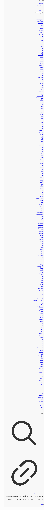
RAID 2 (42, 149)
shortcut (42, 169)
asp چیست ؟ (41, 36)
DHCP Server (41, 71)
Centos (42, 51)
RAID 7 (42, 153)
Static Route (41, 178)
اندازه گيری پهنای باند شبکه (40, 257)
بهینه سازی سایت (41, 272)
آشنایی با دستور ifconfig (40, 223)
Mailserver (42, 118)
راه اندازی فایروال (41, 316)
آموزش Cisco (41, 226)
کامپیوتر (42, 365)
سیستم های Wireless (41, 335)
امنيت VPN (42, 247)
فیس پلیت (42, 357)
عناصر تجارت (41, 348)
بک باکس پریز (41, 268)
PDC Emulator (41, 140)
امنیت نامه (42, 253)
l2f (42, 110)
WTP (42, 218)
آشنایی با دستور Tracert (40, 225)
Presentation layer (41, 145)
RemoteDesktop (41, 156)
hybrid (42, 94)
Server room (41, 167)
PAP (42, 138)
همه (42, 17)
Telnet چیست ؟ (41, 185)
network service (41, 132)
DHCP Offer (41, 70)
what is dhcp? (41, 202)
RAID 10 (42, 148)
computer (42, 59)
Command (42, 58)
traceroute (42, 187)
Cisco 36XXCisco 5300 (40, 55)
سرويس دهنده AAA (41, 333)
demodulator (41, 67)
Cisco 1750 (42, 53)
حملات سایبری (41, 309)
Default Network (41, 65)
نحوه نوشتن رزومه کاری (40, 394)
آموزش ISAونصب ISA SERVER (40, 228)
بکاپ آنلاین (42, 269)
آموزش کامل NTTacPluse (40, 233)
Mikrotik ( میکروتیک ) (41, 22)
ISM (42, 107)
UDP (42, 191)
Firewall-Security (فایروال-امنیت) (39, 19)
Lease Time (41, 114)
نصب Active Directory (40, 396)
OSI (42, 136)
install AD (42, 98)
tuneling (42, 189)
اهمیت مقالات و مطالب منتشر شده (39, 262)
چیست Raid (42, 305)
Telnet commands (41, 183)
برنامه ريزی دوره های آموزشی (40, 266)
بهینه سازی (42, 271)
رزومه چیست (41, 317)
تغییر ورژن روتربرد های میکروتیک (40, 298)
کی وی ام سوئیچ (41, 370)
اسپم (42, 240)
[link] (35, 12)
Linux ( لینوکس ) (41, 20)
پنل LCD (42, 282)
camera (42, 44)
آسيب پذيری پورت (41, 222)
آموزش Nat (42, 229)
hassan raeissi (41, 92)
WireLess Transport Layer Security (39, 214)
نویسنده (42, 15)
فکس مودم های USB (41, 352)
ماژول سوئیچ (41, 378)
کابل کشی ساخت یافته (41, 362)
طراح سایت (42, 341)
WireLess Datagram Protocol (40, 212)
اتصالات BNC (41, 238)
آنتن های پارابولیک (41, 234)
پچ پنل (42, 276)
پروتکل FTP (42, 278)
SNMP (42, 173)
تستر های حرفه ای (41, 294)
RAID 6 (42, 152)
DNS (42, 73)
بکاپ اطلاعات (41, 270)
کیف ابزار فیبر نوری (41, 372)
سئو (42, 325)
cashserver (41, 46)
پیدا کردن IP (42, 286)
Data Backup (41, 62)
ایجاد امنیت (42, 263)
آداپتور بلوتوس (41, 220)
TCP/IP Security (41, 182)
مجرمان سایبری (41, 382)
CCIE (42, 48)
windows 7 (42, 210)
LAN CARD (42, 111)
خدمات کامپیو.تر (41, 312)
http (42, 93)
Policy (42, 143)
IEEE (42, 95)
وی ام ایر (42, 406)
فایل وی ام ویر (41, 350)
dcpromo (42, 64)
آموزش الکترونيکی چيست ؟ (40, 230)
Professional (41, 146)
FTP (42, 85)
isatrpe (42, 106)
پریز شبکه (42, 280)
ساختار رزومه (41, 326)
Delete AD (42, 66)
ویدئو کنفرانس (41, 408)
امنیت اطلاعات (41, 249)
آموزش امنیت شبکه (41, 231)
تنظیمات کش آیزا (41, 302)
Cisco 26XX (41, 54)
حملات (42, 308)
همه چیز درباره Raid (41, 401)
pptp (42, 144)
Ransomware (41, 154)
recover (42, 155)
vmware (42, 195)
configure (42, 60)
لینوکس (42, 376)
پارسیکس (42, 274)
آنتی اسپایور (42, 236)
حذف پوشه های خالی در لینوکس (40, 306)
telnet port (42, 184)
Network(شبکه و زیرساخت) (40, 23)
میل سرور (42, 393)
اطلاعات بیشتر (42, 503)
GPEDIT (42, 89)
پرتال (42, 277)
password (42, 139)
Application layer (41, 34)
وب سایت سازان (41, 405)
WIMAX (42, 208)
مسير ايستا (42, 388)
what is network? (41, 204)
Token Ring (41, 186)
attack (42, 38)
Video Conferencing (41, 193)
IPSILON (42, 103)
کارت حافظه (42, 363)
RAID (42, 147)
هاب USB (42, 399)
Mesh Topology (41, 120)
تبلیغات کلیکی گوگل (41, 290)
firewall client (41, 83)
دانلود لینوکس (41, 313)
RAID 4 (42, 150)
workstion (42, 216)
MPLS (42, 124)
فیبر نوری (42, 356)
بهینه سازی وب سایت (41, 273)
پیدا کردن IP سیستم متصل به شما (40, 288)
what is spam (41, 206)
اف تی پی (42, 243)
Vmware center (41, 196)
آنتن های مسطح (41, 235)
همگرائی (42, 400)
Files (42, 81)
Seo (42, 165)
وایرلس (42, 403)
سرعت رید (42, 331)
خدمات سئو (42, 311)
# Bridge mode (41, 28)
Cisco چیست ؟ (41, 57)
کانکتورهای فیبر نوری (41, 368)
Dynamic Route (41, 75)
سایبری (42, 327)
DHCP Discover (41, 69)
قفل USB (42, 358)
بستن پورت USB (41, 267)
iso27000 (42, 108)
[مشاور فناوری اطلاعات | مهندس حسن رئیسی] (41, 1)
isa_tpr (42, 105)
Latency (42, 112)
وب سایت (42, 404)
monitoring (42, 122)
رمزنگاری (42, 318)
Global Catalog (41, 87)
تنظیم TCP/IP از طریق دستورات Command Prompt (38, 300)
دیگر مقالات (42, 25)
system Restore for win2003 (40, 181)
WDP (42, 197)
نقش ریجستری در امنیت (40, 397)
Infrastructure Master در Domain (39, 97)
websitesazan (41, 200)
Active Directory (41, 32)
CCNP (42, 50)
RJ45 (42, 161)
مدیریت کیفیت (41, 386)
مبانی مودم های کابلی (41, 380)
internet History (41, 99)
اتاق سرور (42, 237)
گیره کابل (42, 374)
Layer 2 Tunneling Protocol (40, 113)
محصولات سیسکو (41, 384)
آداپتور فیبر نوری (41, 221)
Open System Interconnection (40, 135)
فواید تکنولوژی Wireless (40, 355)
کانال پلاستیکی (41, 366)
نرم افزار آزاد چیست (41, 395)
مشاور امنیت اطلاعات (41, 390)
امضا (42, 245)
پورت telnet (41, 284)
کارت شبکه (42, 364)
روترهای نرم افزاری (41, 322)
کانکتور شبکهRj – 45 (41, 367)
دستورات (42, 314)
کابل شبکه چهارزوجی (41, 360)
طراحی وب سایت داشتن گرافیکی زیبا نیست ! (39, 347)
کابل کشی (42, 361)
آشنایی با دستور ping (41, 224)
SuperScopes (41, 180)
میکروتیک (42, 392)
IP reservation (41, 100)
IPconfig (42, 101)
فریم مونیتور (41, 351)
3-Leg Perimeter (41, 30)
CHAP (42, 52)
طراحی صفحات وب (41, 345)
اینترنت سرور (41, 264)
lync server (41, 116)
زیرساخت (42, 324)
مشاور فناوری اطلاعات (41, 391)
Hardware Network (41, 91)
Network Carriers (41, 130)
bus (42, 42)
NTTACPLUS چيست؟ (41, 134)
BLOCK (42, 40)
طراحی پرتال (41, 343)
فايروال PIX (42, 349)
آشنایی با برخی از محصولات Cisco (39, 493)
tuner (42, 190)
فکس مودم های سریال (41, 353)
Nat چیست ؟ (41, 126)
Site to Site (41, 171)
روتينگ (42, 323)
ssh (42, 175)
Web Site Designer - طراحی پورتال (39, 198)
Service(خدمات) (41, 24)
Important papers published (40, 96)
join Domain (41, 109)
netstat (42, 128)
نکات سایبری (41, 398)
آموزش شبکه (41, 232)
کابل (42, 359)
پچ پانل (42, 275)
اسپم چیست (41, 241)
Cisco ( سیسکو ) (41, 18)
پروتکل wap (42, 279)
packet (42, 137)
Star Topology (41, 177)
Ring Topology (41, 159)
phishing (42, 141)
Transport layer (41, 188)
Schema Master (41, 163)
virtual (42, 194)
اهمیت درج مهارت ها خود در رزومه (40, 261)
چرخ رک (42, 304)
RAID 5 (42, 151)
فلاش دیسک (42, 354)
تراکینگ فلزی (41, 292)
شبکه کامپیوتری (41, 337)
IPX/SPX (42, 104)
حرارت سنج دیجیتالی (41, 307)
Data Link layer (41, 63)
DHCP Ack (42, 68)
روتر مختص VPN (41, 321)
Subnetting (41, 179)
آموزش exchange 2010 (40, 227)
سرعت (42, 329)
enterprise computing (40, 77)
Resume (42, 157)
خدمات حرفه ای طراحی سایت (40, 310)
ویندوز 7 (42, 409)
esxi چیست (42, 79)
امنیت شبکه (42, 251)
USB (42, 192)
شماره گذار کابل (41, 339)
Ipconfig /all (41, 102)
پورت (42, 283)
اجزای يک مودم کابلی (41, 239)
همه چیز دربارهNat (41, 402)
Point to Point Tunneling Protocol (39, 142)
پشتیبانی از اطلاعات (41, 281)
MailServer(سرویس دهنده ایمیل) (40, 21)
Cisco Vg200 (41, 56)
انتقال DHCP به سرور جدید (40, 255)
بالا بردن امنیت (41, 265)
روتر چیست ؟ (41, 320)
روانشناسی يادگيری (41, 319)
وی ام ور (42, 407)
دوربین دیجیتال (41, 315)
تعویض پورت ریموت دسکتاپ (40, 296)
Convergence (41, 61)
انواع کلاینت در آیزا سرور (40, 259)
